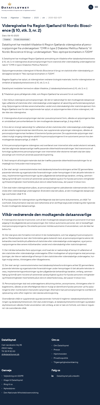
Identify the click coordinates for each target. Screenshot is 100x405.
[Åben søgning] (90, 7)
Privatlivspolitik (61, 358)
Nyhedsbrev (9, 388)
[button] (97, 7)
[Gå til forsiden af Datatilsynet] (42, 7)
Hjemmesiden (60, 353)
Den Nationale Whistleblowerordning (21, 392)
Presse (57, 349)
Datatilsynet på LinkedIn (68, 376)
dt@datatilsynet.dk (10, 354)
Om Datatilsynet (61, 345)
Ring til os (8, 384)
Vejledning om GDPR (13, 376)
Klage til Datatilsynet (13, 380)
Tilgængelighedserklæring (66, 362)
